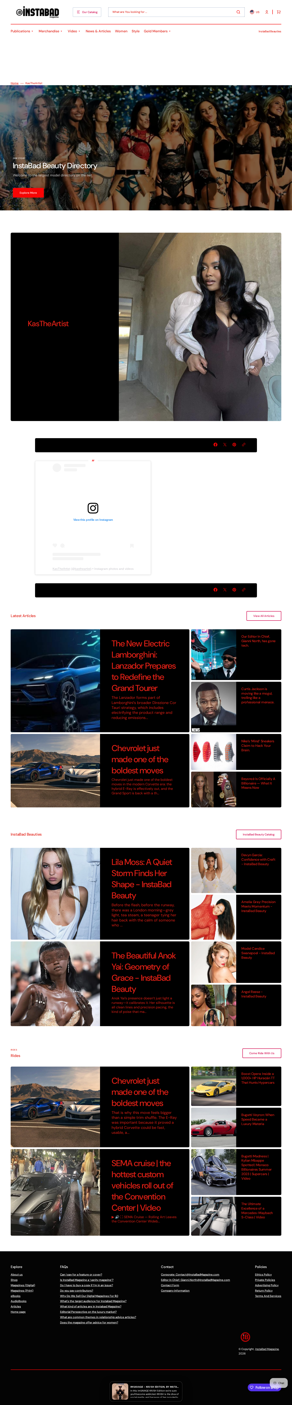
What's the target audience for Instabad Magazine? (93, 1301)
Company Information (175, 1290)
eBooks (16, 1296)
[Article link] (100, 680)
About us (17, 1274)
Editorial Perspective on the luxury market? (88, 1312)
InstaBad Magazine (267, 1349)
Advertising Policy (267, 1285)
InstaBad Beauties (270, 31)
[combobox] (176, 12)
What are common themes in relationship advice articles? (98, 1317)
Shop (14, 1280)
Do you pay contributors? (76, 1290)
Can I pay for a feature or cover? (81, 1274)
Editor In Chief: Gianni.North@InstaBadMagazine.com (195, 1280)
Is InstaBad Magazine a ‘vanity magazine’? (87, 1280)
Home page (18, 1312)
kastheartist (82, 568)
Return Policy (264, 1290)
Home (15, 83)
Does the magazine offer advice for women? (89, 1322)
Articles (16, 1306)
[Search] (239, 12)
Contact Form (170, 1285)
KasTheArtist (61, 568)
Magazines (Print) (22, 1290)
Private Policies (265, 1280)
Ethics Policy (263, 1274)
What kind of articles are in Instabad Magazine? (90, 1306)
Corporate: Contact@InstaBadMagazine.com (190, 1274)
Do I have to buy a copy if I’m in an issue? (86, 1285)
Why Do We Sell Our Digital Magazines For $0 (89, 1296)
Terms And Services (268, 1296)
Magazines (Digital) (23, 1285)
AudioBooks (19, 1301)
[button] (266, 12)
